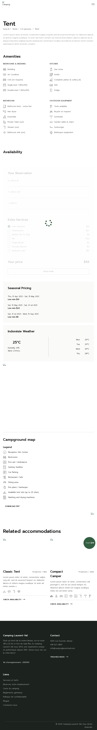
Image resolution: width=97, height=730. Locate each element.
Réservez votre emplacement (16, 684)
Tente (14, 29)
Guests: (13, 203)
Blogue (6, 701)
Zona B (6, 29)
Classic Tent (11, 571)
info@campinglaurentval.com (62, 648)
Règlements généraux (12, 692)
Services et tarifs (10, 680)
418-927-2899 (56, 644)
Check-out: (15, 192)
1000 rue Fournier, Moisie (61, 641)
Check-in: (14, 181)
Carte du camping (11, 688)
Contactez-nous (10, 705)
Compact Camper (56, 573)
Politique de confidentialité (14, 697)
